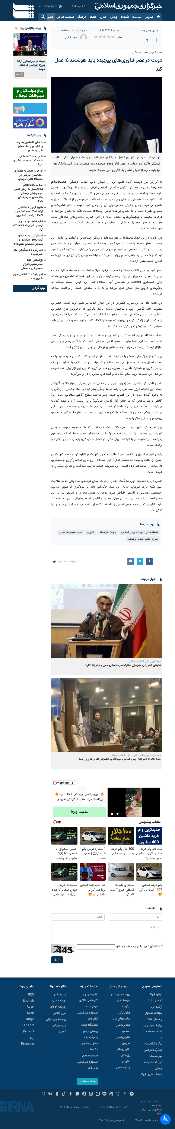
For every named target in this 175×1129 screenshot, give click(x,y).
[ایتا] (91, 1094)
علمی (50, 17)
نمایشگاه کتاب (89, 1025)
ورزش (113, 17)
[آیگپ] (98, 1094)
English (28, 1000)
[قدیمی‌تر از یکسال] (106, 621)
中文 (31, 994)
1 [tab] (30, 28)
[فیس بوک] (70, 1094)
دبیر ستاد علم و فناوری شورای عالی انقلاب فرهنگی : (134, 755)
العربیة (30, 1007)
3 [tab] (21, 28)
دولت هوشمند (107, 532)
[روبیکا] (118, 1094)
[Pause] (111, 813)
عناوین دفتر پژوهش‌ (123, 1052)
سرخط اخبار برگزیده (123, 1003)
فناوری (90, 532)
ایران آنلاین (59, 1013)
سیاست (136, 17)
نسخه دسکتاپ (88, 1081)
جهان (103, 17)
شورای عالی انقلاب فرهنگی (143, 539)
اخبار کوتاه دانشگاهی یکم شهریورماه (28, 252)
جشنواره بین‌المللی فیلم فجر (87, 1015)
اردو (31, 1037)
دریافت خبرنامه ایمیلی (153, 1065)
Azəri (30, 1013)
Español (28, 1025)
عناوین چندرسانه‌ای (123, 1064)
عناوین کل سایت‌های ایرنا (121, 1015)
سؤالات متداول (153, 1013)
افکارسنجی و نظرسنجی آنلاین (88, 997)
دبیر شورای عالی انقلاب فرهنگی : (144, 661)
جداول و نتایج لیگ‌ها (89, 1046)
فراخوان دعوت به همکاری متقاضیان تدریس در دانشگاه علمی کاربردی (28, 175)
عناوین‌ (149, 17)
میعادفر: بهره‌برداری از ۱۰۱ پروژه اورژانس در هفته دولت (31, 65)
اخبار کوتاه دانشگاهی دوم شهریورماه (28, 276)
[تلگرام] (132, 1094)
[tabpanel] (30, 56)
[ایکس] (125, 1094)
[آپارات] (111, 1094)
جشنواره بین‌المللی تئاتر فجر (87, 1065)
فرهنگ (81, 17)
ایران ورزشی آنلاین (58, 1028)
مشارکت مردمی (153, 1050)
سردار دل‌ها (91, 1006)
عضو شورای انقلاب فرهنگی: (147, 53)
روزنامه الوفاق (58, 1007)
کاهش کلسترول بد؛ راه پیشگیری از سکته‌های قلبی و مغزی (30, 146)
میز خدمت (156, 1056)
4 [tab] (16, 28)
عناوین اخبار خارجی (123, 1040)
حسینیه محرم (90, 1055)
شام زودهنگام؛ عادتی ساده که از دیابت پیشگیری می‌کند (28, 160)
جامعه (93, 17)
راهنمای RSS (154, 1019)
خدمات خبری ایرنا (151, 1074)
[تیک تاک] (64, 1094)
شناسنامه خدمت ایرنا (152, 1034)
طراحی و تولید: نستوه (151, 1111)
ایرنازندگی (60, 994)
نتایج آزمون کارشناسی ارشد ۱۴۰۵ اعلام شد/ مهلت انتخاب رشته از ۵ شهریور (28, 211)
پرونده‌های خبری (120, 994)
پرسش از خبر (90, 1031)
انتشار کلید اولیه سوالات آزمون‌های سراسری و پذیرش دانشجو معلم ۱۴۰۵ (28, 239)
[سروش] (84, 1094)
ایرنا (128, 6)
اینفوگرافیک (91, 1037)
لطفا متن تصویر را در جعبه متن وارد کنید (138, 946)
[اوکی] (57, 1094)
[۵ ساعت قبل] (30, 44)
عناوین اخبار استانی (123, 1028)
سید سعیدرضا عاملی (70, 532)
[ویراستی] (77, 1094)
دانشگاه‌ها (65, 31)
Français (27, 1044)
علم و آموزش (81, 31)
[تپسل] (55, 783)
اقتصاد (125, 17)
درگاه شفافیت (153, 1043)
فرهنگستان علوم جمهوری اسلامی (139, 532)
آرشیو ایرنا (156, 1007)
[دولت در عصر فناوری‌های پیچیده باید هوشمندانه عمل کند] (106, 115)
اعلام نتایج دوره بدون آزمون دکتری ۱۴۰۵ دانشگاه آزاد (28, 225)
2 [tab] (25, 28)
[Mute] (117, 813)
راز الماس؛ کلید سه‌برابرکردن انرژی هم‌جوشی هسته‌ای (32, 264)
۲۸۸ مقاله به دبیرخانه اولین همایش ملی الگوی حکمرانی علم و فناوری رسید (120, 759)
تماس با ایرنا (154, 1000)
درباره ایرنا (156, 994)
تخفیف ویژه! (79, 812)
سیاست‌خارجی (65, 17)
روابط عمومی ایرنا (152, 1025)
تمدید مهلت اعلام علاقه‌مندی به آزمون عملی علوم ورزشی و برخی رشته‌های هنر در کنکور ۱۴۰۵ (28, 193)
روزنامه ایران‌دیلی (56, 1019)
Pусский (28, 1031)
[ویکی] (50, 1094)
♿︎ (165, 1119)
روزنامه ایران (58, 1000)
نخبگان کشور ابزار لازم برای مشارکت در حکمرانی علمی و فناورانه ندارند (123, 665)
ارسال (57, 960)
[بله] (104, 1094)
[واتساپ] (43, 1094)
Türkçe (29, 1019)
